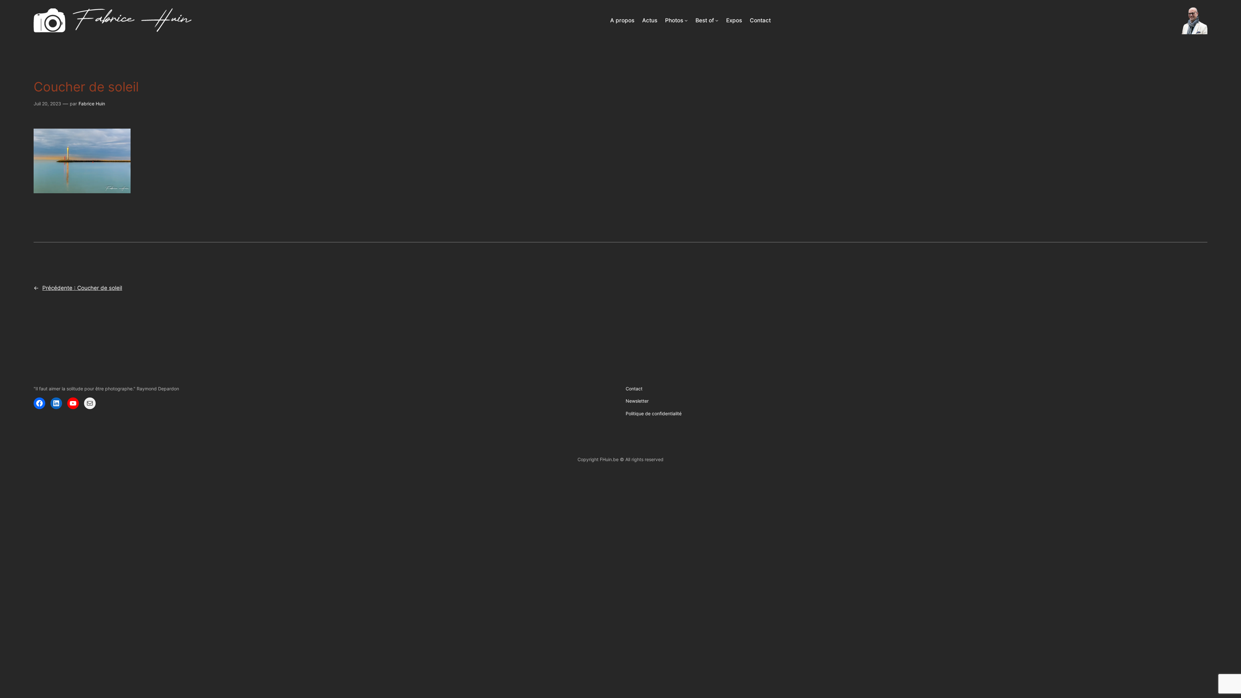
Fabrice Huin (92, 103)
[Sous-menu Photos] (686, 20)
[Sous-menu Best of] (716, 20)
